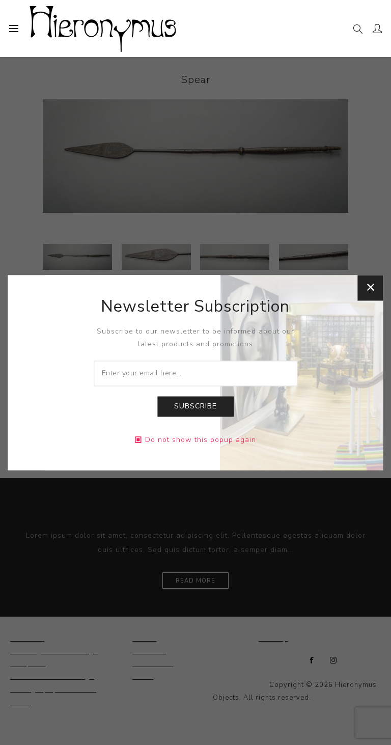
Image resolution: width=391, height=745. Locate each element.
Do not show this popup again (200, 440)
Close (370, 287)
